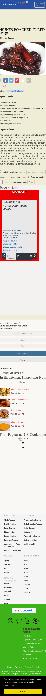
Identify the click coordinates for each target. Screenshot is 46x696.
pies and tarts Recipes (12, 550)
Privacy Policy (31, 667)
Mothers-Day (28, 532)
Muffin (26, 565)
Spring (6, 560)
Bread (26, 581)
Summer (7, 565)
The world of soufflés (12, 230)
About (9, 667)
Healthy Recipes (10, 524)
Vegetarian (27, 636)
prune (22, 172)
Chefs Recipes (9, 520)
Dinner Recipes (9, 532)
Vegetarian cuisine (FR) (32, 640)
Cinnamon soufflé (10, 250)
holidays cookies (30, 544)
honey (41, 172)
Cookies (27, 585)
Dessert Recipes (10, 536)
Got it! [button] (23, 692)
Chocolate (27, 593)
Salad (26, 577)
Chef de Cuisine (7, 38)
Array (31, 182)
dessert (25, 177)
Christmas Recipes (30, 540)
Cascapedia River (30, 658)
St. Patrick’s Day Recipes (33, 524)
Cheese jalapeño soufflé (12, 247)
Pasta (26, 573)
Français (22, 2)
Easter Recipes (29, 528)
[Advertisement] (23, 287)
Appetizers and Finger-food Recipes (12, 545)
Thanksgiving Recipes (32, 536)
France (7, 182)
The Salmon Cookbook (32, 643)
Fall (5, 569)
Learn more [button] (9, 685)
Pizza (26, 569)
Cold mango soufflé (10, 238)
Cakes (26, 589)
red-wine (32, 172)
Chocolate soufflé (10, 244)
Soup (25, 560)
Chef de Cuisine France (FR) (34, 651)
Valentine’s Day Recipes (32, 520)
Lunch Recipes (9, 528)
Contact (18, 667)
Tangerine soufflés (10, 241)
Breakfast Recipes (11, 540)
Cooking (9, 4)
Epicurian (27, 655)
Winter (6, 573)
